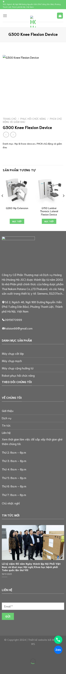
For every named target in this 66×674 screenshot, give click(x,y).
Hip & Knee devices (25, 143)
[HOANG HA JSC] (33, 21)
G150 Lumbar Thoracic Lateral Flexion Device (49, 211)
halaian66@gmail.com (18, 328)
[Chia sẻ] (25, 652)
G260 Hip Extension (17, 208)
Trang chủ (9, 118)
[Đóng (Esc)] (35, 652)
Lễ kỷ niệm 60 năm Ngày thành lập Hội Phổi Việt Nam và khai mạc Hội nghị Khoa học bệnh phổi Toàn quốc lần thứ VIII (31, 567)
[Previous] (2, 203)
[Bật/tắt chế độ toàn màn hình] (14, 652)
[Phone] (58, 640)
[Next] (63, 203)
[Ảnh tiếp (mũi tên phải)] (14, 667)
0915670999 (13, 319)
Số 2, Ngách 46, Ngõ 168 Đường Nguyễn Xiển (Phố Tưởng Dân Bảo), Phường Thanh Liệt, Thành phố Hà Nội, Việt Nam (32, 5)
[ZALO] (58, 650)
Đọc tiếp (17, 221)
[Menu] (5, 15)
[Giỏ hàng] (60, 16)
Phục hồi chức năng (33, 118)
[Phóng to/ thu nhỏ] (3, 652)
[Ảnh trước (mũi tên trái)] (3, 667)
